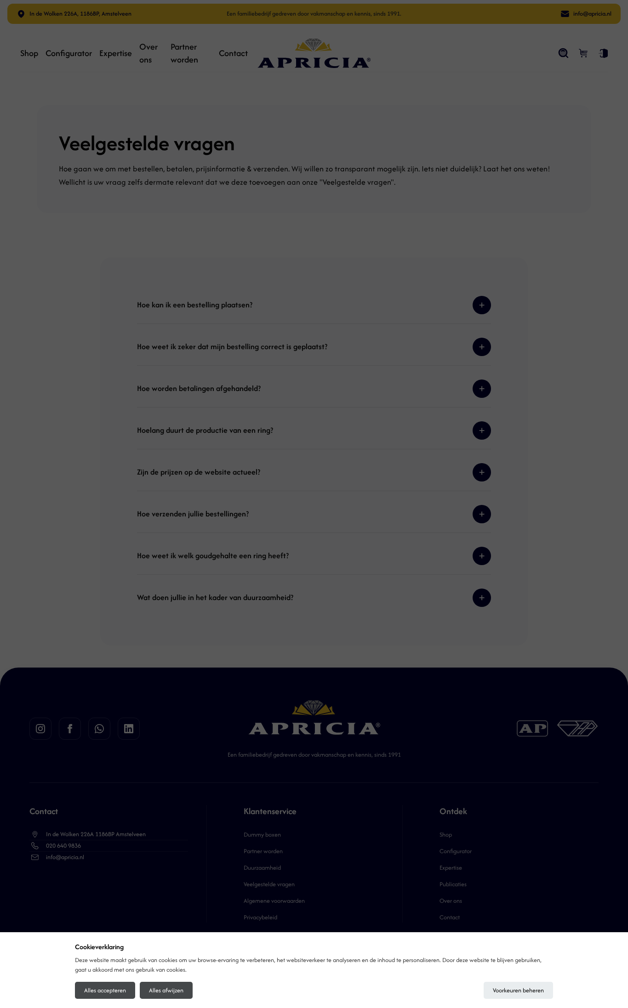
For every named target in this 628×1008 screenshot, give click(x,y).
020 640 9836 (63, 845)
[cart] (583, 53)
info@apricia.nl (65, 857)
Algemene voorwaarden (274, 900)
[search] (563, 53)
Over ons (148, 53)
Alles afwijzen (166, 990)
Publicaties (453, 884)
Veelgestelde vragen (269, 884)
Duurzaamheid (262, 867)
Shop (29, 53)
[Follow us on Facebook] (70, 729)
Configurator (69, 53)
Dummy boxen (262, 834)
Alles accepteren (105, 990)
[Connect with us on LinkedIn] (129, 729)
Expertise (115, 53)
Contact (233, 53)
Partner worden (184, 53)
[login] (603, 53)
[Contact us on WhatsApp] (99, 729)
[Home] (314, 53)
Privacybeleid (260, 917)
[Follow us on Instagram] (40, 729)
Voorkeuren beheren (518, 990)
